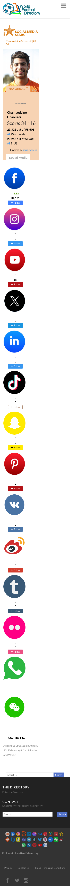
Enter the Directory (12, 792)
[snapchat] (14, 433)
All (9, 134)
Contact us (23, 867)
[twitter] (14, 311)
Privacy (8, 867)
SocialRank (18, 89)
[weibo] (14, 556)
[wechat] (14, 717)
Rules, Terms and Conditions (50, 867)
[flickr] (14, 637)
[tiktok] (14, 392)
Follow (16, 203)
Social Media (18, 157)
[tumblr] (14, 597)
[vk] (14, 515)
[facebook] (14, 188)
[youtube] (14, 270)
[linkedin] (14, 352)
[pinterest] (14, 474)
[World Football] (23, 16)
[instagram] (14, 229)
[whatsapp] (14, 678)
